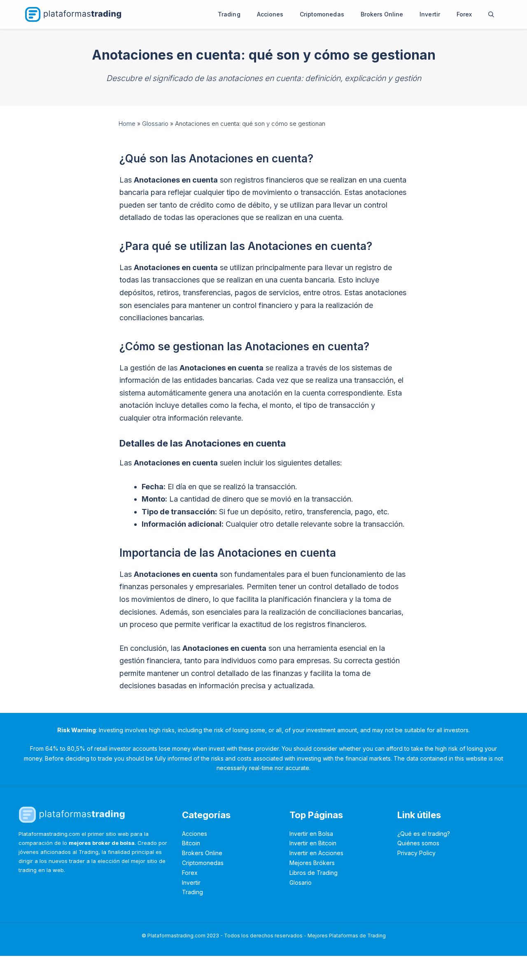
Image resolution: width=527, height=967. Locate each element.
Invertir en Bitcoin (312, 843)
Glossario (155, 123)
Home (127, 123)
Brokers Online (382, 14)
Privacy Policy (416, 852)
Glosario (300, 882)
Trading (229, 14)
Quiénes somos (418, 843)
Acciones (270, 14)
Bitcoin (191, 843)
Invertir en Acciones (316, 852)
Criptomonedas (322, 14)
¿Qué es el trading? (423, 833)
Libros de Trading (313, 872)
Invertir (430, 14)
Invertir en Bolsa (311, 833)
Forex (464, 14)
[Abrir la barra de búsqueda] (491, 14)
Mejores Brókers (312, 862)
